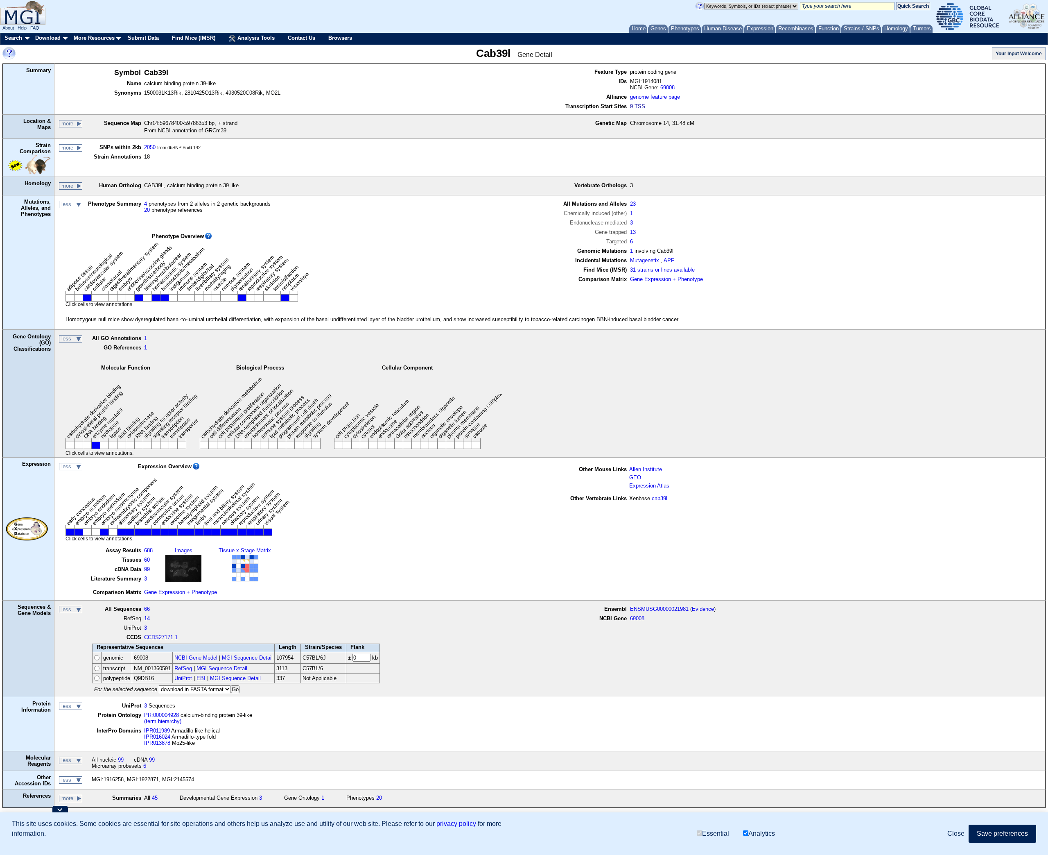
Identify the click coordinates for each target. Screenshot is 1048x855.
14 (147, 618)
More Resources (94, 38)
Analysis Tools (255, 38)
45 (155, 798)
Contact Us (301, 38)
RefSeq (183, 668)
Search (13, 38)
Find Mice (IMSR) (193, 38)
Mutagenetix (644, 260)
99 (147, 569)
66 (147, 609)
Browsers (340, 38)
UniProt (183, 678)
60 (147, 560)
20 (147, 210)
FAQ (34, 27)
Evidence (703, 609)
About (8, 27)
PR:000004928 (161, 715)
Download (48, 38)
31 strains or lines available (662, 270)
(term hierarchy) (162, 721)
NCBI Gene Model (195, 658)
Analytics (761, 833)
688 (148, 550)
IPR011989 (157, 731)
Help (22, 27)
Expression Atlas (649, 486)
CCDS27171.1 (161, 637)
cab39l (659, 498)
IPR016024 (157, 737)
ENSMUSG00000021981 (659, 609)
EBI (201, 678)
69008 (667, 87)
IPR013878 (157, 743)
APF (669, 260)
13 (633, 232)
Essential (715, 833)
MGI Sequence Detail (247, 658)
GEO (635, 477)
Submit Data (143, 38)
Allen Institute (645, 469)
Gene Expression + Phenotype (666, 279)
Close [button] (955, 833)
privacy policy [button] (456, 823)
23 (633, 204)
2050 (150, 147)
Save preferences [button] (1002, 833)
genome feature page (655, 97)
